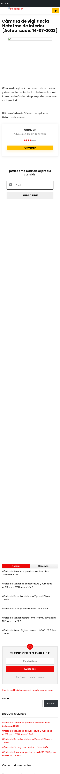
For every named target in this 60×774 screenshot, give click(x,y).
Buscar (5, 698)
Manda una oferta (55, 10)
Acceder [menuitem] (5, 3)
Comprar (30, 147)
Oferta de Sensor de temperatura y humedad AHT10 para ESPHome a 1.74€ (27, 585)
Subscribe (30, 195)
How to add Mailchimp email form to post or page (27, 690)
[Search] (47, 11)
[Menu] (3, 11)
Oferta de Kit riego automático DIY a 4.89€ (25, 608)
